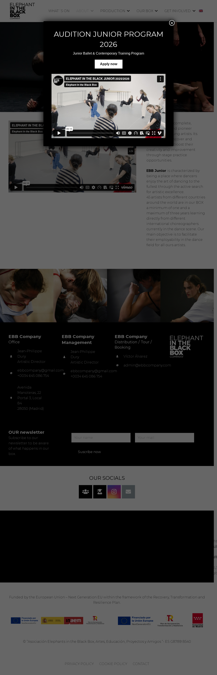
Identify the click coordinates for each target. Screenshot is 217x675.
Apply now (108, 64)
